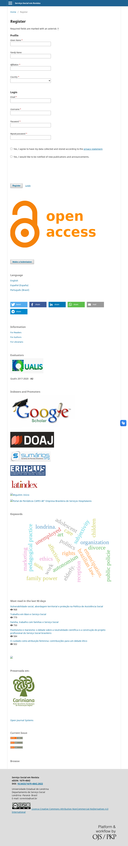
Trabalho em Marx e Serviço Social (28, 614)
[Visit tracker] (11, 657)
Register (16, 185)
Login (28, 185)
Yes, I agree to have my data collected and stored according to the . (58, 148)
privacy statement (93, 148)
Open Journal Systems (21, 720)
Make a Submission (22, 261)
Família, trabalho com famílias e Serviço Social (34, 622)
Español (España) (19, 285)
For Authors (15, 337)
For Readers (15, 332)
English (14, 280)
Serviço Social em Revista (27, 3)
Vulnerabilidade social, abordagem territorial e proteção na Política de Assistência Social (56, 606)
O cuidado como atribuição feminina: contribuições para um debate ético (48, 640)
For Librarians (16, 341)
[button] (18, 304)
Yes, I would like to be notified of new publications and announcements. (51, 156)
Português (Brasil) (19, 289)
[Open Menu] (10, 3)
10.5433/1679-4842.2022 (30, 783)
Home (13, 12)
